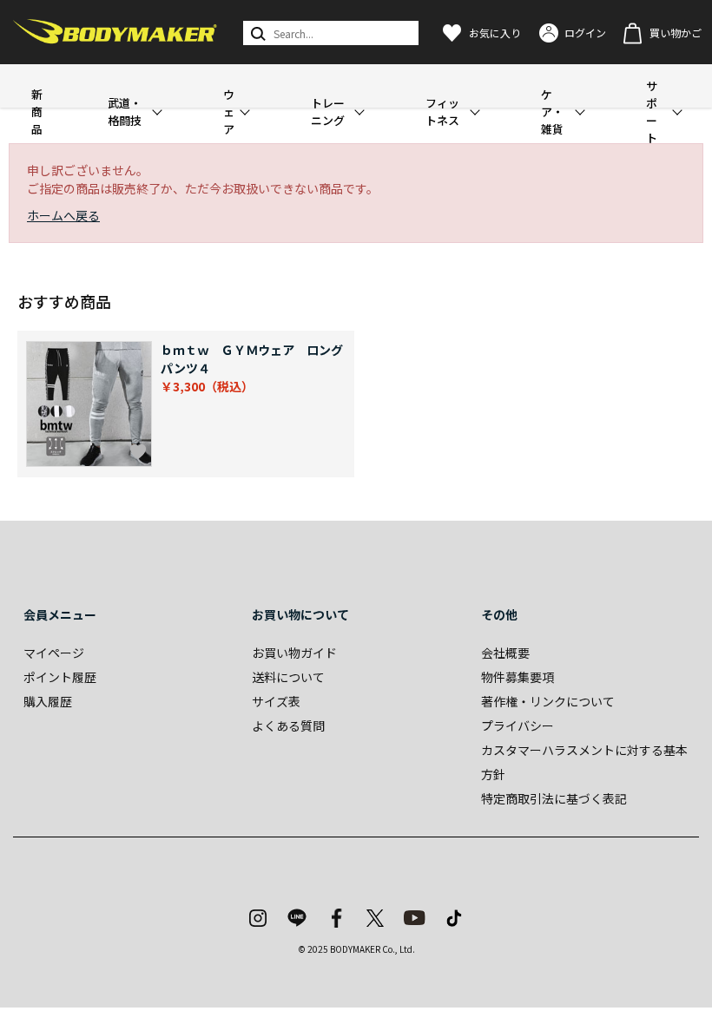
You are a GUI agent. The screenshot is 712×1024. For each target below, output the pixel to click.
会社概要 (505, 652)
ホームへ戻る (63, 215)
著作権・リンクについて (548, 701)
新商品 (37, 111)
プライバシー (517, 725)
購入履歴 (47, 701)
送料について (288, 677)
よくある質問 (288, 725)
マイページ (53, 652)
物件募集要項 (517, 677)
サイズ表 (276, 701)
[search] (256, 33)
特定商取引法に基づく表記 (554, 798)
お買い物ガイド (294, 652)
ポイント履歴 (59, 677)
